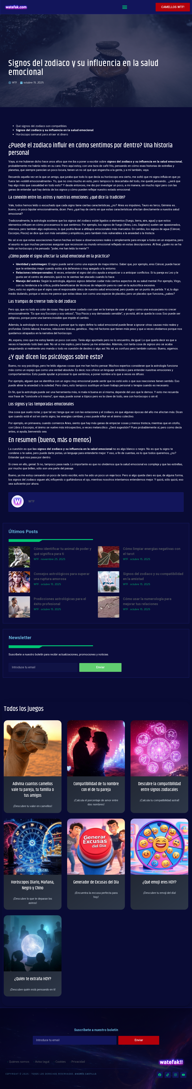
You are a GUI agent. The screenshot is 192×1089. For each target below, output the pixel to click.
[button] (125, 7)
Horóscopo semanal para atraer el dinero (42, 134)
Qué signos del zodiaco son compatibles (41, 126)
